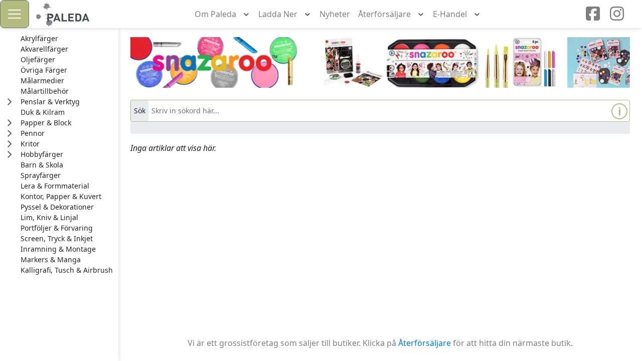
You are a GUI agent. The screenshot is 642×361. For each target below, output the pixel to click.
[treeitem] (66, 38)
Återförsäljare (424, 342)
